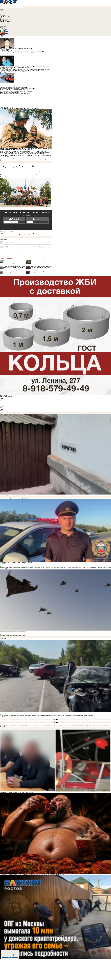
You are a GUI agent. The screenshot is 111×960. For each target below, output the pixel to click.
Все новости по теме (4, 50)
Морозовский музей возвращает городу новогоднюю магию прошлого (13, 87)
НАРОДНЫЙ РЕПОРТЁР (5, 19)
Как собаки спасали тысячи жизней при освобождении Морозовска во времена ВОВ (16, 52)
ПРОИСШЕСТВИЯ (3, 25)
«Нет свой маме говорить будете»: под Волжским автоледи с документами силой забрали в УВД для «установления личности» (22, 567)
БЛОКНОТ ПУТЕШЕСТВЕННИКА (6, 13)
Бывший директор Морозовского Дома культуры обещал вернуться (13, 71)
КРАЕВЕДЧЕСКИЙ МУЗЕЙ (5, 16)
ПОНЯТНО (9, 957)
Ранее (11, 246)
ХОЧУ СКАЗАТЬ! (3, 29)
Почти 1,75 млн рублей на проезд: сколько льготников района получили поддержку (15, 498)
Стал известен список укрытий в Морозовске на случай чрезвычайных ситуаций (12, 495)
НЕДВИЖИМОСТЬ (3, 20)
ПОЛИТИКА (2, 24)
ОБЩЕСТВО (2, 22)
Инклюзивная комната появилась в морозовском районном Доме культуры (49, 715)
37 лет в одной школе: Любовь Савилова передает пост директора (53, 874)
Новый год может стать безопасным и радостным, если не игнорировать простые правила (17, 88)
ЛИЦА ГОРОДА (3, 18)
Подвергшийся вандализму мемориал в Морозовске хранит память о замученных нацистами (18, 233)
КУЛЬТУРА (2, 17)
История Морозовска (4, 37)
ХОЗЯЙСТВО (2, 28)
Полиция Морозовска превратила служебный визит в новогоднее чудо (13, 89)
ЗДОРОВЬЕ (2, 14)
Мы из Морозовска (3, 54)
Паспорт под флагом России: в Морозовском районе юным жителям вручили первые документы (78, 715)
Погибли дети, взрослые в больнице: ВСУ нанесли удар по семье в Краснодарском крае (15, 725)
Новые (1, 246)
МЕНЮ (1, 9)
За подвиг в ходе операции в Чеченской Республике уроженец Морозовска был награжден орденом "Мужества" (22, 70)
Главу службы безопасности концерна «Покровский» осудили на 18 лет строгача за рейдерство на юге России (19, 715)
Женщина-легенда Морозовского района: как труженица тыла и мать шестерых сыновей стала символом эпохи (22, 53)
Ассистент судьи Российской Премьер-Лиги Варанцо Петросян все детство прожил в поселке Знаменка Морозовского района (24, 69)
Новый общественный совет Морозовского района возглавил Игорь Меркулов (58, 567)
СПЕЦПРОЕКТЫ (3, 26)
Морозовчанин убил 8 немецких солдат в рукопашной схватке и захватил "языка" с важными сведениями (20, 235)
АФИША (1, 11)
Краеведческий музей (4, 107)
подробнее (10, 396)
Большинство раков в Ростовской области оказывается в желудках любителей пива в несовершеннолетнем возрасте (20, 874)
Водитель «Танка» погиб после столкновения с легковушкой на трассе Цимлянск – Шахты (16, 562)
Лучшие (6, 246)
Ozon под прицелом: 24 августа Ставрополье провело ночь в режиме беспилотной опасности (16, 639)
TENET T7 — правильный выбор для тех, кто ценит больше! (74, 725)
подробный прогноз (3, 396)
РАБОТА (7, 31)
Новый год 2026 (3, 72)
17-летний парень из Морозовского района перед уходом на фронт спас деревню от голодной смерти (20, 234)
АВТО (1, 10)
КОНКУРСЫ (2, 15)
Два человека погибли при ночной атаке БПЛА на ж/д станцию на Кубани (13, 635)
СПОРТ (1, 27)
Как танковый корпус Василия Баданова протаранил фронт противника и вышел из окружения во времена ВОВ (22, 51)
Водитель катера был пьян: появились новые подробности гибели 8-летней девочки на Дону (16, 792)
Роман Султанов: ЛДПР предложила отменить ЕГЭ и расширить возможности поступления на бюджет (47, 725)
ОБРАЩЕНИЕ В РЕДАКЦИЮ (5, 21)
